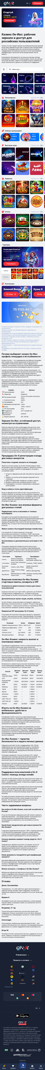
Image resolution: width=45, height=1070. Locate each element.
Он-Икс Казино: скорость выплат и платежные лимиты (20, 340)
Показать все (9, 987)
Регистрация (37, 3)
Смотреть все (36, 97)
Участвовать (11, 264)
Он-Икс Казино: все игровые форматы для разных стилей (21, 335)
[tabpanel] (22, 17)
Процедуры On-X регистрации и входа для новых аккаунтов (22, 333)
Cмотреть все (36, 145)
